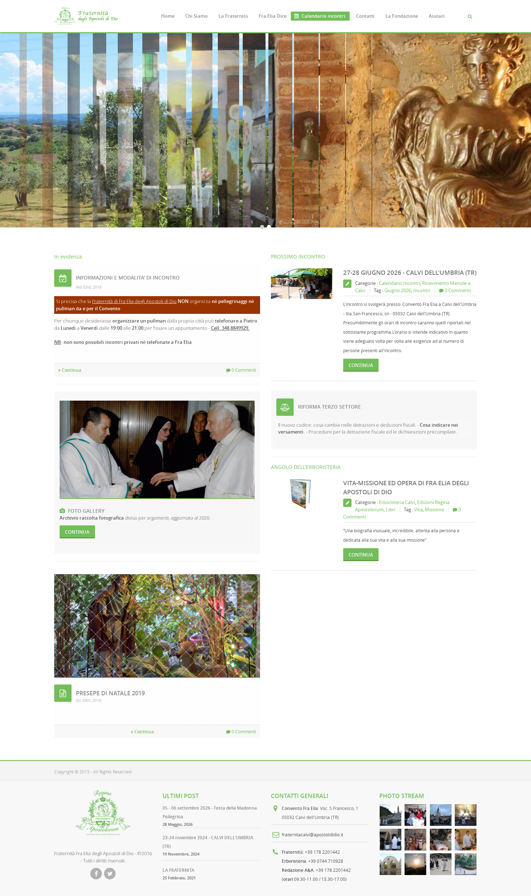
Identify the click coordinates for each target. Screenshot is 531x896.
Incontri (421, 290)
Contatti (365, 16)
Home (167, 16)
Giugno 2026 (397, 290)
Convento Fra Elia (300, 808)
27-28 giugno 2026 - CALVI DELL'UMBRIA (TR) (409, 272)
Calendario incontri (323, 16)
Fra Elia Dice (272, 16)
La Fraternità (233, 16)
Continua (71, 370)
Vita (418, 509)
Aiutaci (437, 16)
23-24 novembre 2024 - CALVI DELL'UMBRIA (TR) (208, 842)
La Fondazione (401, 16)
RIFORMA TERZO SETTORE (329, 406)
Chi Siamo (196, 16)
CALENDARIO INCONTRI (133, 183)
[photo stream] (390, 815)
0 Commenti (243, 369)
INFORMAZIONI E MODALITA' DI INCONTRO (128, 277)
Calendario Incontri (399, 283)
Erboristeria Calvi (397, 502)
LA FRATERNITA (178, 870)
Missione (434, 509)
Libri (390, 509)
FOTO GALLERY (84, 510)
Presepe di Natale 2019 (110, 693)
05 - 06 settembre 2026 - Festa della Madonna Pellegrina (210, 812)
